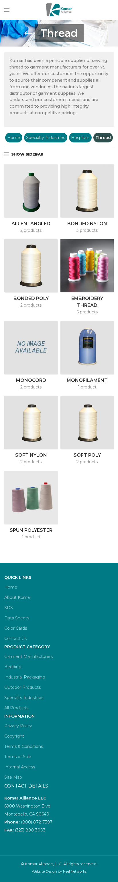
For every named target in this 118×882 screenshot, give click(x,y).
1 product (87, 387)
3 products (87, 230)
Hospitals (80, 137)
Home (13, 137)
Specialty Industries (45, 137)
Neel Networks (74, 871)
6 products (87, 312)
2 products (31, 230)
